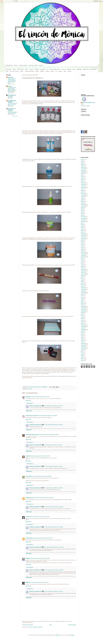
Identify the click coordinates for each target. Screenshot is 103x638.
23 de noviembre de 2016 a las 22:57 (43, 538)
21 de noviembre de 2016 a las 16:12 (53, 466)
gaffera (57, 635)
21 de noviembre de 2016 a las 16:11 (53, 444)
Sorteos (52, 71)
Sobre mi (16, 65)
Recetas (37, 71)
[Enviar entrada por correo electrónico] (50, 386)
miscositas (10, 77)
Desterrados (42, 69)
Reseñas (47, 71)
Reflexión (42, 71)
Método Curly (86, 69)
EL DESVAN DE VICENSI (12, 101)
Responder (28, 400)
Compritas (37, 69)
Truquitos (60, 71)
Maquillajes (79, 69)
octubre (83, 170)
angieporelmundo (30, 497)
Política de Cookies (23, 65)
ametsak (28, 516)
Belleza (14, 69)
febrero (82, 164)
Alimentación (8, 69)
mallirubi (28, 456)
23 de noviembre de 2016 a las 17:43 (39, 516)
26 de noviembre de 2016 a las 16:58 (40, 558)
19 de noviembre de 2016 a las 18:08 (47, 415)
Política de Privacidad (33, 65)
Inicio (50, 624)
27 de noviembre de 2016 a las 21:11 (39, 582)
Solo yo (10, 86)
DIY (47, 69)
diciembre (83, 167)
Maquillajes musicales (10, 97)
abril (82, 213)
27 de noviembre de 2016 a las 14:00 (53, 547)
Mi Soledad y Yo (12, 95)
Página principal (9, 65)
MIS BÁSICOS (93, 69)
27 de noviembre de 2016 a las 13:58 (53, 527)
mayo (82, 162)
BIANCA (28, 582)
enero (82, 165)
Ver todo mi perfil (85, 105)
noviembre (83, 168)
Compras (31, 69)
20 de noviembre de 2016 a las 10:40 (49, 434)
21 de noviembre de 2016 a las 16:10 (53, 405)
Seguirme (41, 65)
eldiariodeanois (29, 538)
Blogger (72, 635)
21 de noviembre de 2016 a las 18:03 (41, 476)
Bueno (26, 69)
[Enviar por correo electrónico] (52, 387)
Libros (74, 69)
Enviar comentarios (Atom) (35, 627)
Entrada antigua (72, 624)
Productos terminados (29, 71)
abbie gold (28, 396)
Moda (7, 71)
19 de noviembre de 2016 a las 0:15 (40, 396)
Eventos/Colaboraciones (55, 69)
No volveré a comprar (14, 71)
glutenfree (69, 69)
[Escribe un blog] (54, 387)
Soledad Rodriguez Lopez (32, 434)
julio (82, 161)
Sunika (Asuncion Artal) (31, 415)
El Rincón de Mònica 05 (35, 405)
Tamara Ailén (29, 476)
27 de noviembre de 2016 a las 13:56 (53, 506)
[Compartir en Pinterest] (58, 387)
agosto (82, 159)
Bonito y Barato (20, 69)
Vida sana (69, 71)
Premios (21, 71)
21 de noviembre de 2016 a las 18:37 (53, 487)
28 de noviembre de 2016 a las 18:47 (53, 591)
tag (56, 71)
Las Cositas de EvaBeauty (11, 109)
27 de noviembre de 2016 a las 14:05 (53, 569)
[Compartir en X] (55, 387)
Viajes (65, 71)
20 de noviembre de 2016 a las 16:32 (40, 456)
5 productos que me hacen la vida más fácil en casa (12, 104)
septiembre (83, 171)
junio (82, 210)
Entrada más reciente (27, 624)
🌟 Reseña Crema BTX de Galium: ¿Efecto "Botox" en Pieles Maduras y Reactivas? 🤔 (12, 89)
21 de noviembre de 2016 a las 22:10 (44, 497)
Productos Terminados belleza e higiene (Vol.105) (12, 112)
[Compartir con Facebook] (57, 387)
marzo (82, 178)
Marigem (28, 558)
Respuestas (30, 403)
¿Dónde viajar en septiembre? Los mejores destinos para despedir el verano (12, 80)
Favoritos (63, 69)
